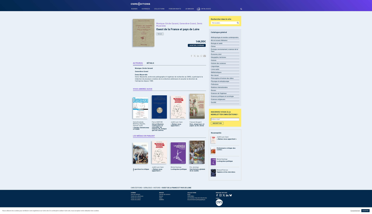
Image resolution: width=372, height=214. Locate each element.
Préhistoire (214, 84)
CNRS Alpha (190, 196)
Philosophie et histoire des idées (222, 78)
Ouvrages (146, 9)
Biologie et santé (216, 43)
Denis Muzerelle (141, 75)
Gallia (160, 198)
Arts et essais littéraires (219, 40)
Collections (159, 9)
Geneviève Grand (188, 23)
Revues (213, 90)
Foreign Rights (175, 9)
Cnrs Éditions (136, 188)
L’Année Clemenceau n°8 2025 (141, 128)
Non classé (215, 75)
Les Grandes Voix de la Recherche (197, 198)
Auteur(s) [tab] (138, 63)
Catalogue (148, 188)
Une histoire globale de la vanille (197, 170)
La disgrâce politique (179, 169)
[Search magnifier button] (241, 9)
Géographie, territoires (218, 57)
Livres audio (215, 69)
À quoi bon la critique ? (141, 170)
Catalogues (206, 9)
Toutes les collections (137, 196)
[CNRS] (219, 205)
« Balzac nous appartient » (176, 125)
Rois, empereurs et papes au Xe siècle (197, 125)
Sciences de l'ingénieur (219, 93)
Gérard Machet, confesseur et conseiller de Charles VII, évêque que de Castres (159, 127)
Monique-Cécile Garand (167, 23)
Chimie (213, 46)
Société (213, 102)
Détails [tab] (150, 63)
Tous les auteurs (135, 194)
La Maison (189, 9)
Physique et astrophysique (220, 81)
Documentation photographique (196, 199)
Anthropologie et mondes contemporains (225, 37)
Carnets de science (164, 194)
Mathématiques (216, 72)
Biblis (189, 194)
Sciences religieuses (218, 99)
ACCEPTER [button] (365, 210)
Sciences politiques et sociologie (222, 96)
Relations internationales (219, 87)
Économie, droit (216, 54)
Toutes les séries (136, 199)
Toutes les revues (136, 198)
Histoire (160, 34)
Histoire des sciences (218, 63)
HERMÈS (161, 199)
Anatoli (161, 196)
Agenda (134, 9)
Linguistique (215, 66)
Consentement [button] (355, 211)
